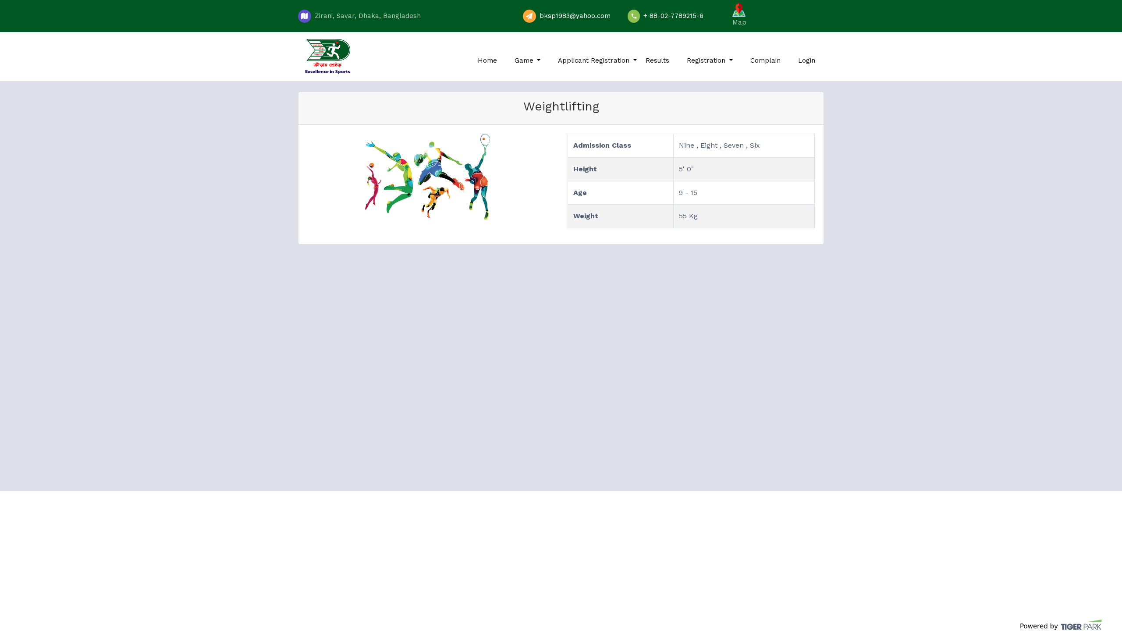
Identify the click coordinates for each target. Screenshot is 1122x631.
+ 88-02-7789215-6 (673, 16)
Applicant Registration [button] (595, 60)
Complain (765, 60)
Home (487, 60)
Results (657, 60)
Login (806, 60)
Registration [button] (707, 60)
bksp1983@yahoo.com (575, 16)
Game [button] (525, 60)
